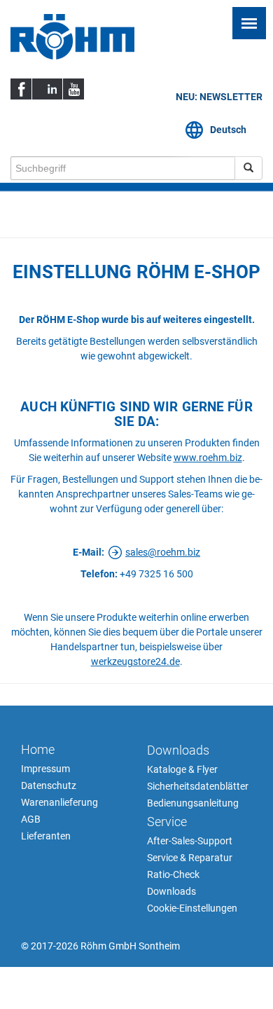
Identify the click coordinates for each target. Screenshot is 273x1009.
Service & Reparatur (189, 857)
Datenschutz (48, 785)
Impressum (45, 768)
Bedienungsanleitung (193, 803)
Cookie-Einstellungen (192, 908)
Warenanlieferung (59, 802)
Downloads (178, 750)
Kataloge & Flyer (182, 769)
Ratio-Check (173, 874)
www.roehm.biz (208, 457)
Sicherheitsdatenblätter (197, 786)
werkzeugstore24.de (135, 661)
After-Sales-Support (189, 840)
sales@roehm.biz (162, 552)
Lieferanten (46, 836)
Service (167, 821)
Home (38, 749)
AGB (31, 819)
